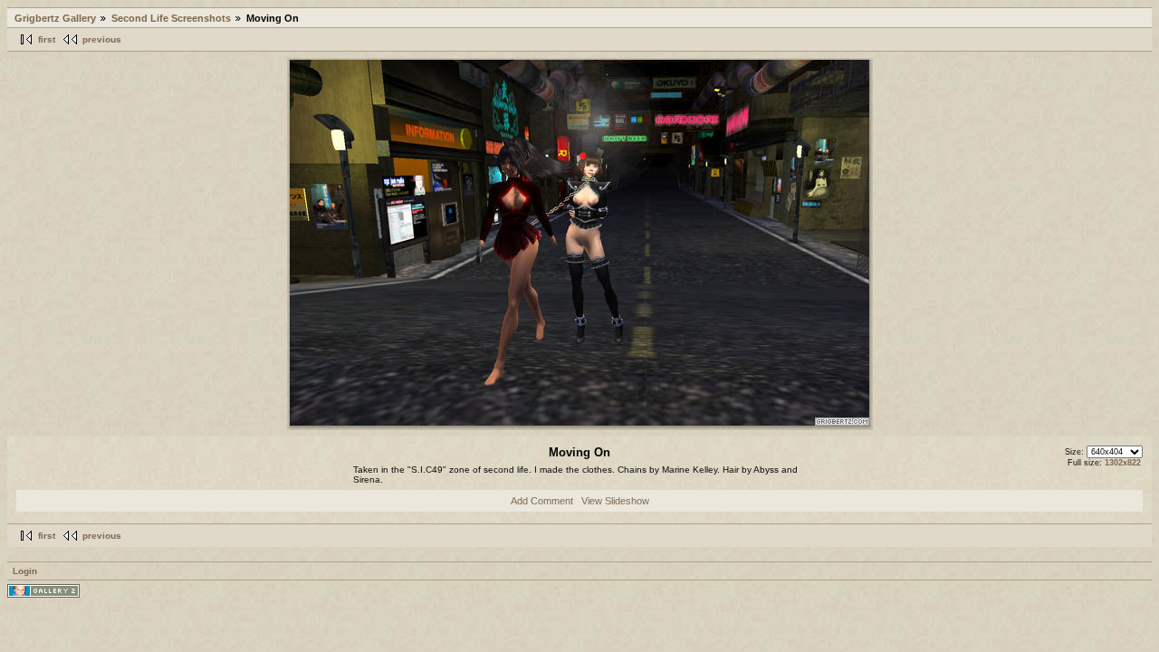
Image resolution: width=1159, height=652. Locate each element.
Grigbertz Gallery (55, 18)
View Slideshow (615, 500)
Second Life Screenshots (171, 18)
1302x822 (1123, 462)
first (46, 39)
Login (25, 571)
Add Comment (542, 500)
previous (101, 39)
